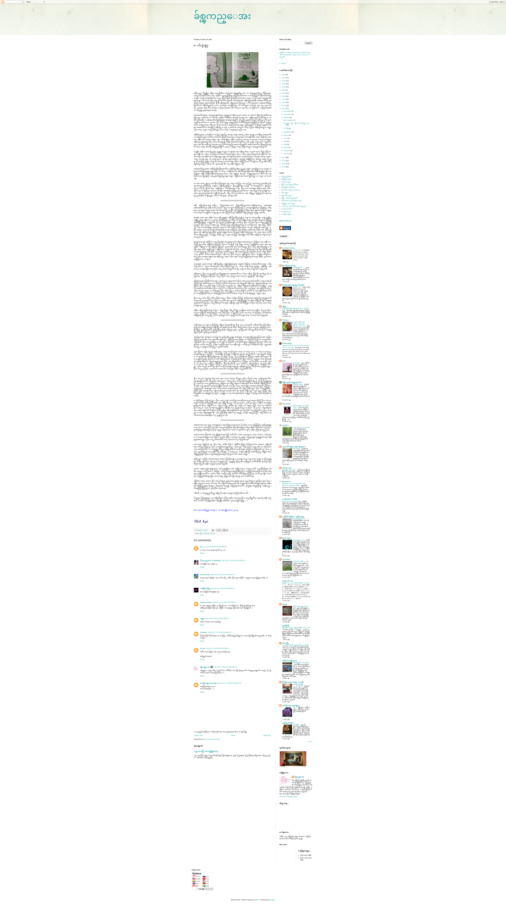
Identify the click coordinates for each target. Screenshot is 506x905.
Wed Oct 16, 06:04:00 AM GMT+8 (223, 575)
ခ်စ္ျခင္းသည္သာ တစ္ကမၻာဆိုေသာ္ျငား (296, 627)
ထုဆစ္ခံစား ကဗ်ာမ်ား (287, 187)
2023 (284, 81)
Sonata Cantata (206, 602)
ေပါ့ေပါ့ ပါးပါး (286, 209)
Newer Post (198, 735)
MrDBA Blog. (287, 343)
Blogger (272, 900)
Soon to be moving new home (291, 501)
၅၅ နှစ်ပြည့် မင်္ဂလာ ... (300, 518)
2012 (284, 157)
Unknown (203, 632)
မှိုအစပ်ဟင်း (297, 287)
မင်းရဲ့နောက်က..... (299, 267)
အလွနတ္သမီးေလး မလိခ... (301, 662)
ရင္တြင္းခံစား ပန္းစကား (289, 198)
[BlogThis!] (219, 530)
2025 (284, 75)
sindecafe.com (287, 581)
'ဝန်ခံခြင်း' (296, 725)
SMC (281, 55)
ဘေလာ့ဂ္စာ (284, 193)
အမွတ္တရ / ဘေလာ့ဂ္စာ (288, 203)
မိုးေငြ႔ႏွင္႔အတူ (288, 266)
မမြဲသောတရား (298, 384)
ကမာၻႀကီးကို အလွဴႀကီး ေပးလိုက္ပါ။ (295, 645)
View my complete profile (288, 797)
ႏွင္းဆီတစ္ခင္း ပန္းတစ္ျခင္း (294, 447)
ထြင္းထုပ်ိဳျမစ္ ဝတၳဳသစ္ (207, 533)
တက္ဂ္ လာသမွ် (286, 182)
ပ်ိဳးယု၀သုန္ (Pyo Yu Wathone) (210, 561)
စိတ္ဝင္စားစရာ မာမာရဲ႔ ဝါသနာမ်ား (293, 285)
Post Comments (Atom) (211, 739)
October (287, 117)
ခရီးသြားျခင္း (286, 179)
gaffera (257, 900)
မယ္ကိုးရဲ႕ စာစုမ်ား (288, 723)
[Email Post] (212, 530)
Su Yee (202, 648)
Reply (202, 553)
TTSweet (285, 320)
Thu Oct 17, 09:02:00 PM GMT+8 (225, 667)
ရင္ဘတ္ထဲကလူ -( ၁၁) (299, 540)
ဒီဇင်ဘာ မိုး (297, 448)
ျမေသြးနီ (285, 626)
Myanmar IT (286, 482)
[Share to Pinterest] (227, 530)
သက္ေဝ (285, 425)
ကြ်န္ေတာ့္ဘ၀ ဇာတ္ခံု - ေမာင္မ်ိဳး (293, 682)
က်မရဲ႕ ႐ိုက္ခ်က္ (286, 176)
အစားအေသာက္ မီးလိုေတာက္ (291, 201)
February (287, 151)
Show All (310, 741)
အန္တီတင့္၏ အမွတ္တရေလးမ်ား (292, 382)
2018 (284, 96)
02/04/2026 (297, 363)
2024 (284, 78)
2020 (284, 90)
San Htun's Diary (288, 248)
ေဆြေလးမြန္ (205, 588)
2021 (284, 87)
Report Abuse (285, 221)
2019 (284, 93)
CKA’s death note (289, 120)
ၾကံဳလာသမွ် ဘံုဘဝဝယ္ (290, 190)
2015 (284, 102)
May (285, 141)
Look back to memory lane (301, 427)
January (287, 154)
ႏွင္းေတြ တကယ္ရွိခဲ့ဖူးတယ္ (206, 751)
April (285, 144)
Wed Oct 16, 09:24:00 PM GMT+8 (217, 618)
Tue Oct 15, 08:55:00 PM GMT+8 (215, 547)
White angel (286, 538)
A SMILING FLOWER (289, 499)
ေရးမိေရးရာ (286, 214)
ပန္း (295, 707)
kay (201, 547)
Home (233, 735)
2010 (284, 164)
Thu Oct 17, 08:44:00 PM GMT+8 (217, 648)
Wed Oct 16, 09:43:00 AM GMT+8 (222, 588)
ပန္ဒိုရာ (284, 306)
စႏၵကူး (284, 604)
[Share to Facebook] (224, 530)
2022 (284, 84)
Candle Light (297, 250)
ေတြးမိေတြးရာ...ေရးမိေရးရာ (293, 517)
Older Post (267, 735)
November (287, 114)
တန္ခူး (202, 618)
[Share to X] (222, 530)
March (286, 147)
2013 (284, 109)
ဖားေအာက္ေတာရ (303, 52)
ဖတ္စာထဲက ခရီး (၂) (299, 561)
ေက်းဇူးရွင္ (287, 128)
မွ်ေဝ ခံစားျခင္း (287, 195)
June (286, 138)
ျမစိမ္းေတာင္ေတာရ (287, 52)
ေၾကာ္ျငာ (286, 211)
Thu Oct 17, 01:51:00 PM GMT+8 (219, 632)
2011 (284, 161)
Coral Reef (286, 559)
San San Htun (205, 575)
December (287, 111)
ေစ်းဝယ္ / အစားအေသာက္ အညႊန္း (293, 206)
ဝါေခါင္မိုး (285, 643)
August (286, 135)
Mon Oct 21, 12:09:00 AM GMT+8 (229, 683)
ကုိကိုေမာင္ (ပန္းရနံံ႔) (290, 705)
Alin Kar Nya (287, 468)
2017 (284, 99)
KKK (284, 361)
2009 (284, 167)
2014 (284, 105)
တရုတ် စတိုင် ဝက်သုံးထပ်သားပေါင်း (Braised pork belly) (299, 324)
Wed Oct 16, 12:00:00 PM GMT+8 (224, 602)
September (288, 132)
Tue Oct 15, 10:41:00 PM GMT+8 (233, 561)
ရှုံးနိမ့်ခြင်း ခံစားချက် (289, 470)
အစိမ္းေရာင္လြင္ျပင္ (289, 661)
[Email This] (217, 530)
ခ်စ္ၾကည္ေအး (222, 16)
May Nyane (286, 404)
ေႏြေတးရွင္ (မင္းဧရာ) (208, 683)
